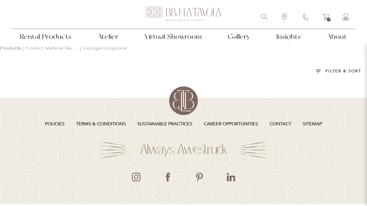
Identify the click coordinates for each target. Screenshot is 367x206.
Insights (288, 36)
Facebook (167, 177)
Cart (325, 17)
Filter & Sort (343, 71)
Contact (306, 17)
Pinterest (199, 177)
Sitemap (312, 124)
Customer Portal (346, 17)
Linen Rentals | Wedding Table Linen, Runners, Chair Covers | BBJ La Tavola (183, 14)
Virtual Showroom (173, 36)
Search (264, 17)
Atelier (108, 36)
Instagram (136, 177)
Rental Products (46, 36)
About (337, 36)
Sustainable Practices (164, 124)
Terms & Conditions (101, 124)
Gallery (239, 36)
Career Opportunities (231, 124)
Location (284, 17)
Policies (55, 124)
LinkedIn (231, 177)
